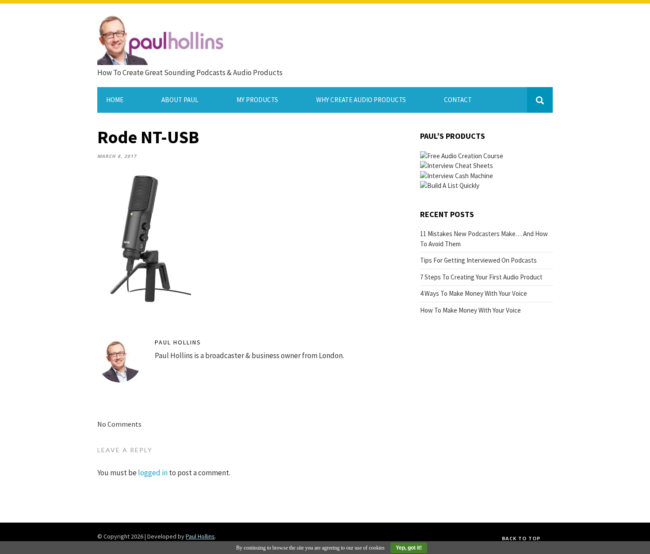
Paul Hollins (178, 342)
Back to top (521, 538)
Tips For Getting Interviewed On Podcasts (478, 260)
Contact (458, 100)
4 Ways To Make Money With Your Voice (473, 293)
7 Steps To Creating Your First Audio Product (481, 277)
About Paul (180, 100)
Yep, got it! (409, 548)
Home (114, 100)
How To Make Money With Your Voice (470, 310)
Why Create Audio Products (361, 100)
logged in (153, 473)
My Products (257, 100)
